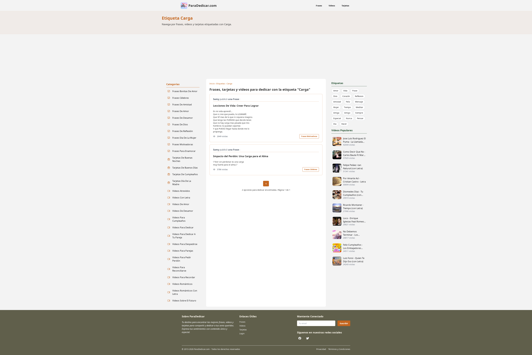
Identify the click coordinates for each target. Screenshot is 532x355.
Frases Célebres (310, 169)
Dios (335, 96)
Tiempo (347, 107)
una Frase (233, 99)
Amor (335, 90)
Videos (332, 5)
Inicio (212, 83)
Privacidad (321, 349)
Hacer (344, 124)
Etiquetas (220, 83)
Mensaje (359, 101)
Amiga (336, 112)
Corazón (346, 96)
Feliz (348, 101)
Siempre (359, 112)
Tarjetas (345, 5)
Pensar (360, 118)
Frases (319, 5)
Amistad (337, 101)
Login (242, 333)
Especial (337, 118)
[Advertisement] (266, 54)
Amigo (347, 112)
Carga (229, 83)
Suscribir (344, 323)
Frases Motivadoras (309, 136)
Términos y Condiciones (339, 349)
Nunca (349, 118)
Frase (354, 90)
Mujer (336, 107)
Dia (334, 124)
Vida (345, 90)
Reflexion (359, 96)
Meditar (359, 107)
